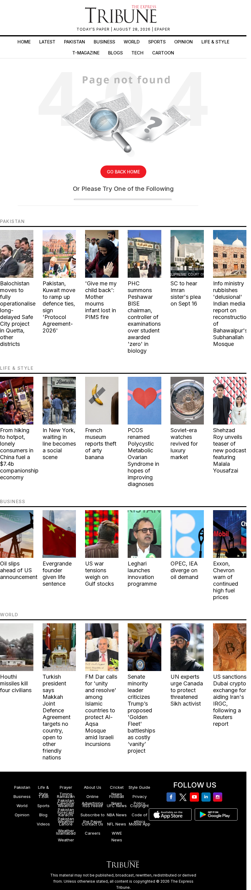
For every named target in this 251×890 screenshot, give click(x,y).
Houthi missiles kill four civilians (16, 683)
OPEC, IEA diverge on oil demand (184, 570)
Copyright (139, 805)
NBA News (117, 814)
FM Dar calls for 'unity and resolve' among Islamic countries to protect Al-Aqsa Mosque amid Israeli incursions (101, 710)
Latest (47, 41)
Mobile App (139, 823)
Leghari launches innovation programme (142, 573)
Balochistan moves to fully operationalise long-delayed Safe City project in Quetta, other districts (18, 313)
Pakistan (74, 41)
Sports (157, 41)
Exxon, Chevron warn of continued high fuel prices (225, 580)
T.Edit (43, 796)
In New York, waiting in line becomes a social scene (59, 443)
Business (104, 41)
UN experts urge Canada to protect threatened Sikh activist (186, 690)
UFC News (117, 805)
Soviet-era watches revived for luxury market (184, 443)
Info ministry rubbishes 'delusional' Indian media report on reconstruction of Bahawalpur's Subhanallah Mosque (231, 313)
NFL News (116, 823)
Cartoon (163, 52)
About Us (92, 787)
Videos (43, 823)
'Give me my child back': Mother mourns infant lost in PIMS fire (101, 300)
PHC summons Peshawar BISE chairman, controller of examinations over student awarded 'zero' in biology (144, 317)
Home (24, 41)
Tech (137, 52)
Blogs (115, 52)
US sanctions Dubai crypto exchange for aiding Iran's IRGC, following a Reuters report (229, 700)
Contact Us (92, 823)
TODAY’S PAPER (94, 29)
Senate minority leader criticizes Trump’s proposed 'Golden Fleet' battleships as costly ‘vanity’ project (141, 713)
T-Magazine (85, 52)
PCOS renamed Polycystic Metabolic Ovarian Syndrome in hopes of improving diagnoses (143, 457)
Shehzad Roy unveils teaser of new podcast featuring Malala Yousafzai (229, 450)
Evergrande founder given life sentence (57, 573)
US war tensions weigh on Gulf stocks (99, 573)
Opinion (183, 41)
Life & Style (215, 41)
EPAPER (162, 29)
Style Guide (139, 787)
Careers (92, 833)
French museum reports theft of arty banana (100, 443)
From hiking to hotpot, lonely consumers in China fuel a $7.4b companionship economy (19, 453)
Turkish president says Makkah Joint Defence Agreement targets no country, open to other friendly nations (56, 717)
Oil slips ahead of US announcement (18, 570)
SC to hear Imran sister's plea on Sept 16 (185, 293)
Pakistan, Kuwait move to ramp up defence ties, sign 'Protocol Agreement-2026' (59, 307)
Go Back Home (123, 171)
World (132, 41)
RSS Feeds (93, 805)
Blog (43, 814)
